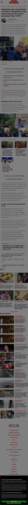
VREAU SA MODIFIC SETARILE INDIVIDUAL (14, 503)
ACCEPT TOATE (14, 501)
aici (10, 488)
